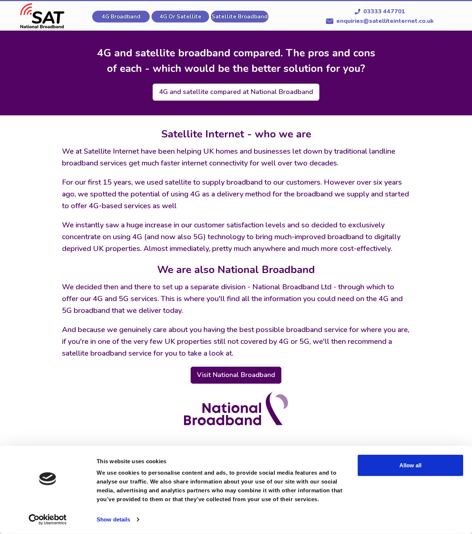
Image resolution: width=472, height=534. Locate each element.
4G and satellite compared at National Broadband (236, 91)
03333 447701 (384, 11)
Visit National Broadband (236, 374)
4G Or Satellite (180, 16)
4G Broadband (121, 16)
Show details (113, 519)
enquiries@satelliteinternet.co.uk (385, 21)
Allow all (410, 465)
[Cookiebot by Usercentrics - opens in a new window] (47, 519)
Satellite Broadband (240, 16)
